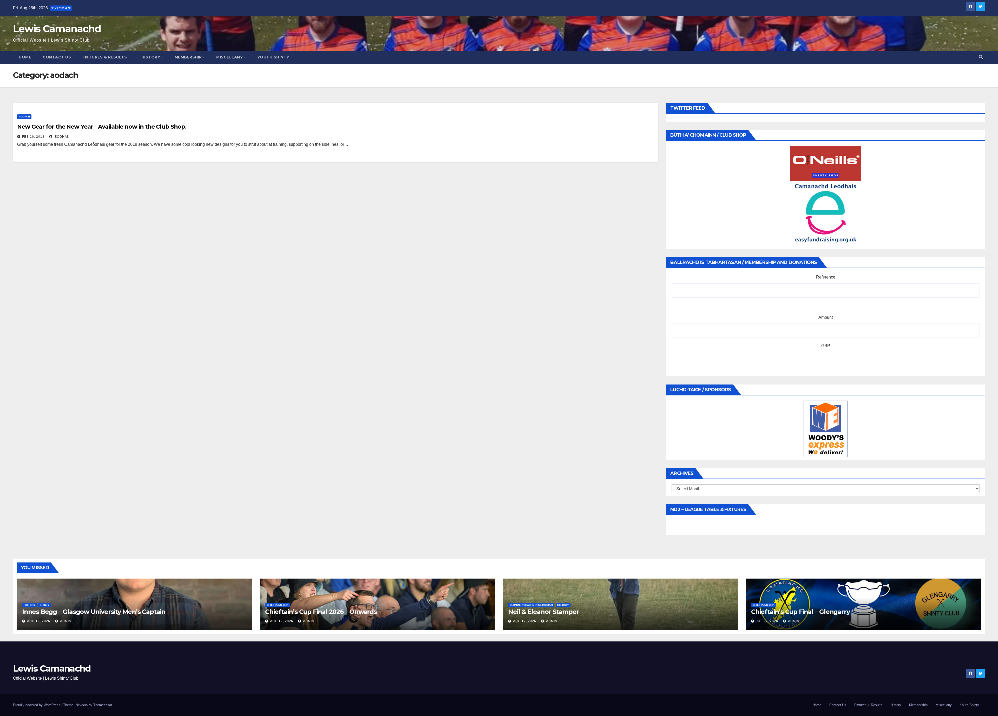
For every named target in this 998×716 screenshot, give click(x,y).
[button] (981, 57)
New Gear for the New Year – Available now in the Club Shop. (101, 126)
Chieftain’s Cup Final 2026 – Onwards (321, 611)
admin (65, 621)
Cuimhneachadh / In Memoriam (531, 605)
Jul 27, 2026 (767, 621)
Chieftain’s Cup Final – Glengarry (800, 611)
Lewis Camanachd (57, 29)
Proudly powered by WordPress (37, 705)
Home (25, 57)
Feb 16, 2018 (33, 136)
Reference (825, 277)
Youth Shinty (273, 57)
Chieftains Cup (277, 605)
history (29, 605)
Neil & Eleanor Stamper (543, 611)
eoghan (62, 136)
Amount (825, 317)
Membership (188, 57)
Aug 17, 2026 (524, 621)
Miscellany (229, 57)
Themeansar (102, 705)
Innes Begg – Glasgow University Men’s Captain (94, 611)
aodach (24, 116)
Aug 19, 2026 (38, 621)
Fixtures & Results (104, 57)
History (150, 57)
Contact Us (57, 57)
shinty (44, 605)
